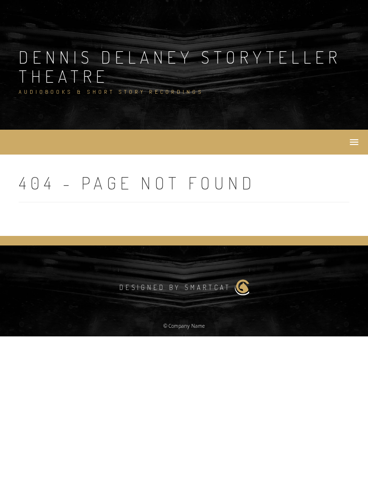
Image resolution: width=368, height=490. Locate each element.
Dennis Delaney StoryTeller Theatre (180, 66)
